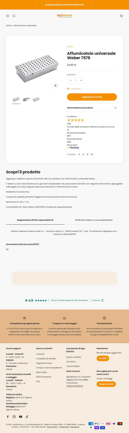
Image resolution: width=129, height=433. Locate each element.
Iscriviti (103, 358)
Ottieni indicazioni (74, 386)
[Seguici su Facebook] (7, 416)
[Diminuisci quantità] (70, 80)
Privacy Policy (52, 427)
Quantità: (71, 74)
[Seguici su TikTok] (27, 416)
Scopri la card (106, 384)
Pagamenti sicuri (44, 363)
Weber (70, 46)
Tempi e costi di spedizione (49, 367)
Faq (38, 381)
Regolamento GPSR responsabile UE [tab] (35, 220)
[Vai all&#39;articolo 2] (26, 99)
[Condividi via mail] (92, 154)
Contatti (40, 354)
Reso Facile (41, 372)
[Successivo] (92, 5)
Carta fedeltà (72, 366)
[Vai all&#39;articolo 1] (16, 99)
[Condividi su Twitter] (83, 154)
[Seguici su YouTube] (20, 416)
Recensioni (75, 427)
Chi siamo (71, 361)
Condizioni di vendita (46, 358)
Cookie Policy (64, 427)
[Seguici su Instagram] (14, 416)
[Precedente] (36, 5)
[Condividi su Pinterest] (87, 154)
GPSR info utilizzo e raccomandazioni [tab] (93, 220)
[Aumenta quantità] (81, 80)
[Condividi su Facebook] (79, 154)
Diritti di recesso (43, 376)
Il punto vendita (73, 357)
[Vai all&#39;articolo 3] (36, 99)
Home (9, 25)
